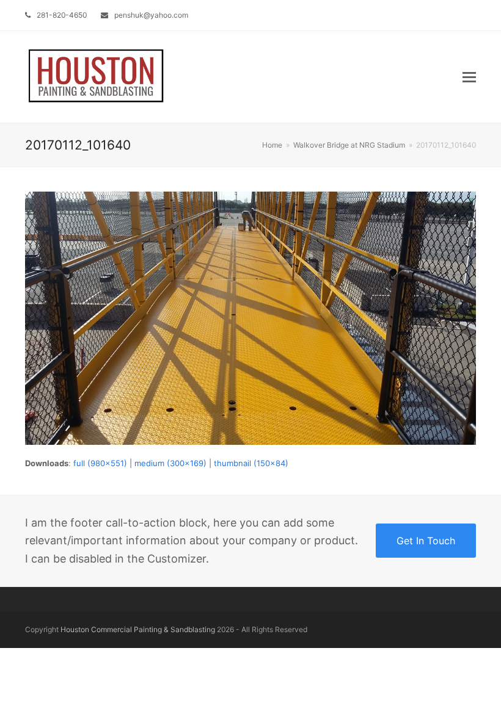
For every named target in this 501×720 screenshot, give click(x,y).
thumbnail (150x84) (251, 463)
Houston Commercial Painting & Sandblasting (137, 629)
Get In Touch (426, 541)
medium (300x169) (170, 463)
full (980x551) (100, 463)
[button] (469, 77)
